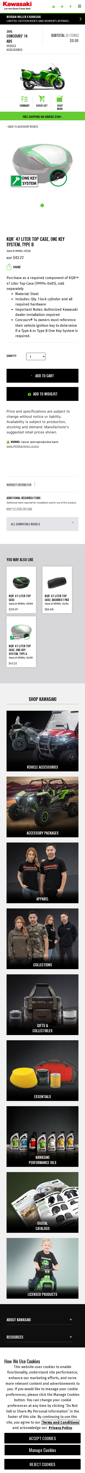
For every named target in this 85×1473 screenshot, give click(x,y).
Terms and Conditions (60, 1422)
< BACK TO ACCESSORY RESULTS (22, 126)
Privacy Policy (60, 1428)
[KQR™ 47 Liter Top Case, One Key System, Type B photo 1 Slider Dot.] (42, 206)
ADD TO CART (44, 375)
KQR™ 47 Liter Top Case (19, 509)
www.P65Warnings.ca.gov (23, 446)
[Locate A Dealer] (72, 6)
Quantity (11, 356)
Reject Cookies (43, 1464)
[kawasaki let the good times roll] (24, 6)
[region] (42, 1410)
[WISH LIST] (55, 6)
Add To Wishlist (45, 394)
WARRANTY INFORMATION (19, 484)
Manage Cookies (42, 1450)
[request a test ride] (63, 6)
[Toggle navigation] (79, 6)
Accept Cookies (42, 1438)
